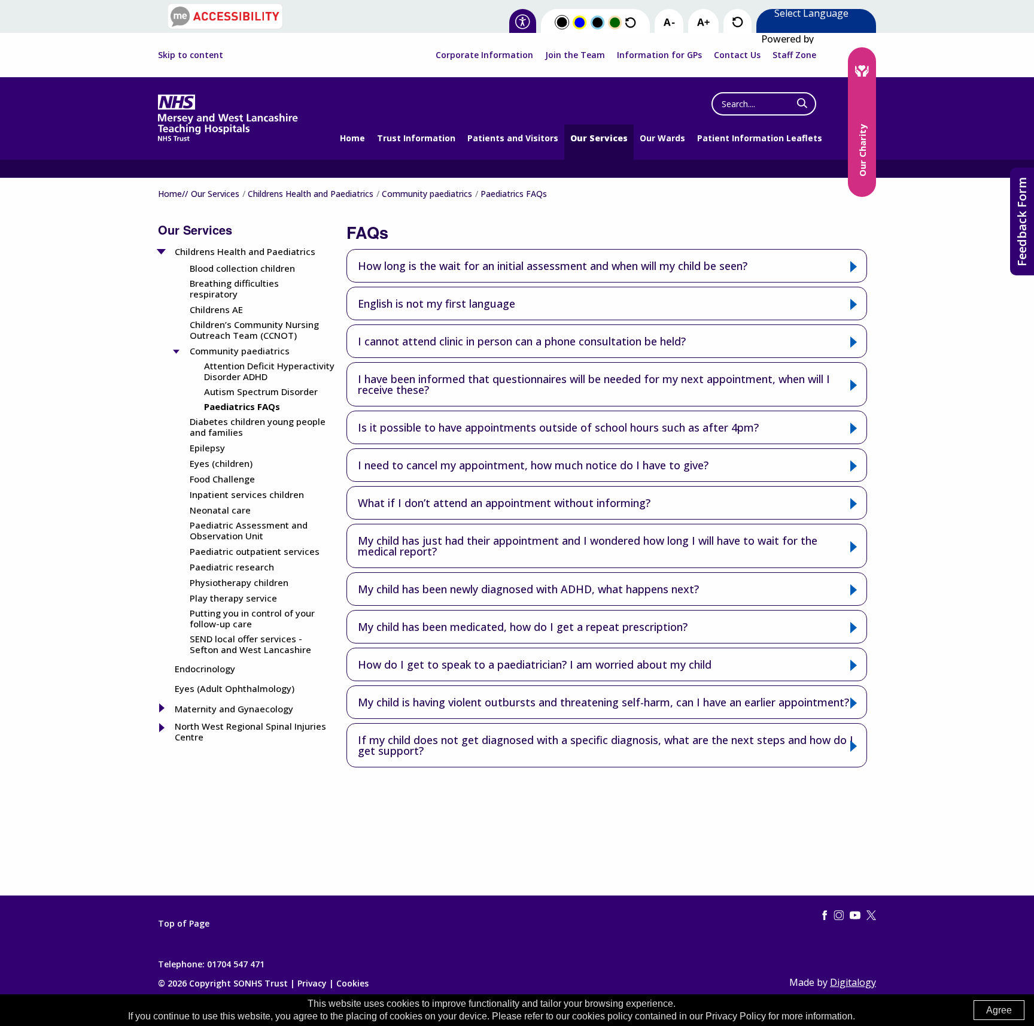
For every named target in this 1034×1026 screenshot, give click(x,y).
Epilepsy (207, 447)
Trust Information (416, 138)
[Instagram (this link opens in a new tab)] (839, 915)
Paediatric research (232, 566)
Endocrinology (205, 668)
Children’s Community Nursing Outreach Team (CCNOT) (254, 330)
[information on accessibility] (522, 22)
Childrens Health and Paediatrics (310, 193)
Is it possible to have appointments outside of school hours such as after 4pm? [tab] (558, 427)
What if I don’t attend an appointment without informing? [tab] (504, 503)
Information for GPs (659, 54)
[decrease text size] (669, 23)
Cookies (352, 983)
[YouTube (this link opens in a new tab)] (855, 915)
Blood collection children (242, 268)
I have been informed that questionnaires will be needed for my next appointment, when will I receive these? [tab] (594, 384)
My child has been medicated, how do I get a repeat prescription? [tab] (523, 627)
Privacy (312, 983)
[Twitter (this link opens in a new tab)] (871, 915)
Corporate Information (484, 54)
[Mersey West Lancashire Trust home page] (227, 138)
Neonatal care (220, 510)
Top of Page (183, 923)
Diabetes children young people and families (258, 427)
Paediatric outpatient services (255, 551)
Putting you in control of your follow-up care (252, 618)
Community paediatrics (427, 193)
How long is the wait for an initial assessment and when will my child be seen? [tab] (552, 266)
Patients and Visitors (512, 138)
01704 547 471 (235, 964)
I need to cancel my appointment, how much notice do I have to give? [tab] (533, 465)
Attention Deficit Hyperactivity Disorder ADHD (269, 371)
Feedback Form (1022, 221)
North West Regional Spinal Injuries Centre (250, 731)
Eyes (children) (221, 463)
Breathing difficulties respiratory (234, 288)
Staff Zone (794, 54)
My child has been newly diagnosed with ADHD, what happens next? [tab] (528, 589)
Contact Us (737, 54)
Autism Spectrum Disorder (261, 391)
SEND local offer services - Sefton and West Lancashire (250, 644)
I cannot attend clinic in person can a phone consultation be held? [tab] (522, 341)
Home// (173, 193)
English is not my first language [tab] (436, 303)
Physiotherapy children (239, 582)
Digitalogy (853, 982)
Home (352, 138)
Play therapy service (233, 598)
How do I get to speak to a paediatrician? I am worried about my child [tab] (534, 664)
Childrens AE (216, 309)
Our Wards (662, 138)
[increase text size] (703, 23)
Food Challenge (222, 478)
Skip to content (190, 55)
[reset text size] (737, 22)
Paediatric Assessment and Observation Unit (249, 530)
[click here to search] (802, 103)
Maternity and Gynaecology (234, 708)
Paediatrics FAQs (242, 406)
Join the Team (575, 54)
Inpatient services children (247, 494)
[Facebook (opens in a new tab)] (824, 915)
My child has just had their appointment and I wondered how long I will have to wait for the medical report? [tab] (587, 545)
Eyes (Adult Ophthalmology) (234, 688)
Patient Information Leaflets (759, 138)
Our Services (599, 138)
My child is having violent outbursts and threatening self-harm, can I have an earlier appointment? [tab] (603, 702)
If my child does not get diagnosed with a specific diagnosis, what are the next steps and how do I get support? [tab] (605, 745)
